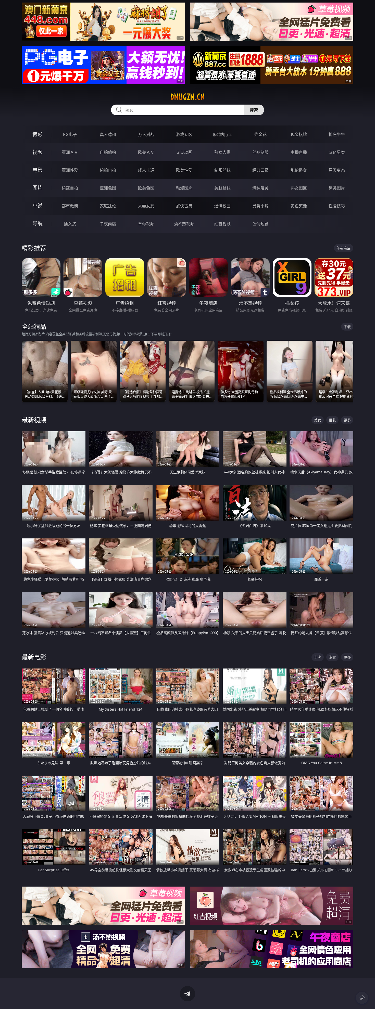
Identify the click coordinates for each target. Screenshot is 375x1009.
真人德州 (108, 134)
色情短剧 (260, 223)
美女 (317, 420)
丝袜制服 (260, 152)
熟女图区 (299, 188)
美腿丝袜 (222, 188)
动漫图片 (184, 188)
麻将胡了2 (222, 134)
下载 (347, 326)
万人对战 (146, 134)
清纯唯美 (260, 188)
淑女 (332, 657)
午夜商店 (108, 223)
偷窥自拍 (70, 188)
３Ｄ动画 (184, 152)
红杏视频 (222, 223)
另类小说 (260, 206)
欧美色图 (146, 188)
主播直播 (299, 152)
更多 (347, 420)
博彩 (37, 134)
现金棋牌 (299, 134)
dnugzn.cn (187, 97)
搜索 (254, 110)
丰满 (317, 657)
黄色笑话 (299, 206)
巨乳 (332, 420)
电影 (37, 170)
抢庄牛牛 (337, 134)
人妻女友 (146, 206)
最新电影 (34, 657)
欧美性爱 (184, 170)
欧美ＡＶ (146, 152)
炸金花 (260, 134)
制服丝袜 (222, 170)
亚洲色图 (108, 188)
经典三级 (260, 170)
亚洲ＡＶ (70, 152)
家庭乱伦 (108, 206)
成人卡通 (146, 170)
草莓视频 (146, 223)
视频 (37, 152)
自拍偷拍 (108, 152)
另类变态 (337, 170)
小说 (37, 205)
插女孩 (70, 223)
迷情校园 (222, 206)
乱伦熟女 (299, 170)
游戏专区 (184, 134)
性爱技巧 (337, 206)
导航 (37, 223)
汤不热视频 (184, 223)
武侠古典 (184, 206)
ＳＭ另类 (337, 152)
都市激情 (70, 206)
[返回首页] (362, 998)
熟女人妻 (222, 152)
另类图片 (337, 188)
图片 (37, 187)
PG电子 (70, 134)
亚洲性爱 (70, 170)
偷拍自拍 (108, 170)
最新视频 (34, 419)
